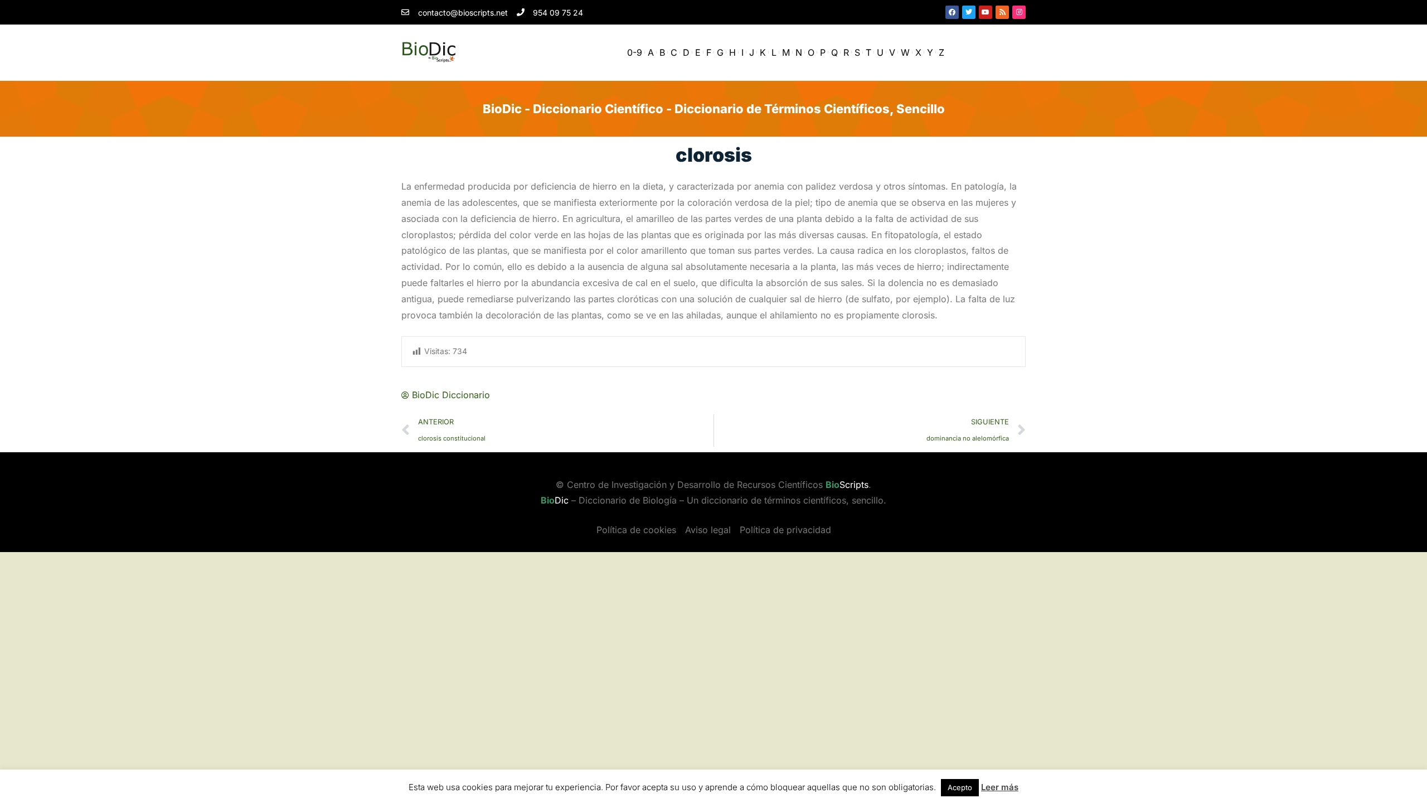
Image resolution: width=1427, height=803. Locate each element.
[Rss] (1002, 12)
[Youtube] (985, 12)
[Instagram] (1019, 12)
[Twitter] (968, 12)
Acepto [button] (960, 787)
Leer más (999, 787)
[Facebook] (952, 12)
